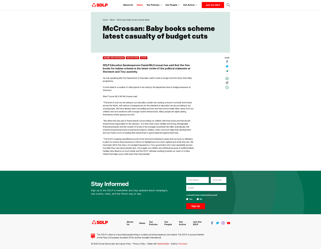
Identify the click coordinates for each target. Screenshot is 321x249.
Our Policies (153, 223)
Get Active (182, 223)
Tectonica (182, 243)
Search (228, 5)
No (201, 199)
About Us (128, 5)
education (132, 58)
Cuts (143, 58)
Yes (190, 199)
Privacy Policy (139, 243)
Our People (168, 223)
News (140, 5)
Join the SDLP (213, 5)
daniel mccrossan (114, 58)
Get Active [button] (189, 5)
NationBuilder (163, 243)
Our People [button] (171, 5)
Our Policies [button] (153, 5)
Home (105, 20)
